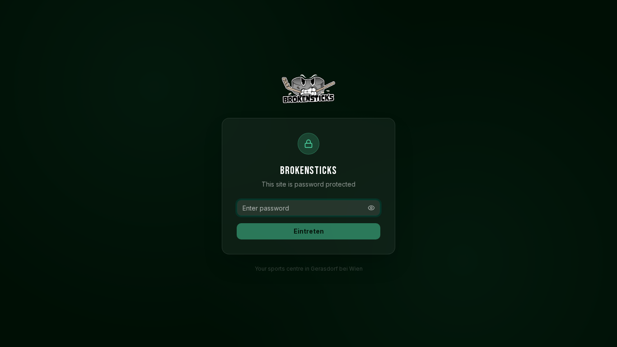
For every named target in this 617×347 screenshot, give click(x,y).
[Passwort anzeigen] (371, 207)
